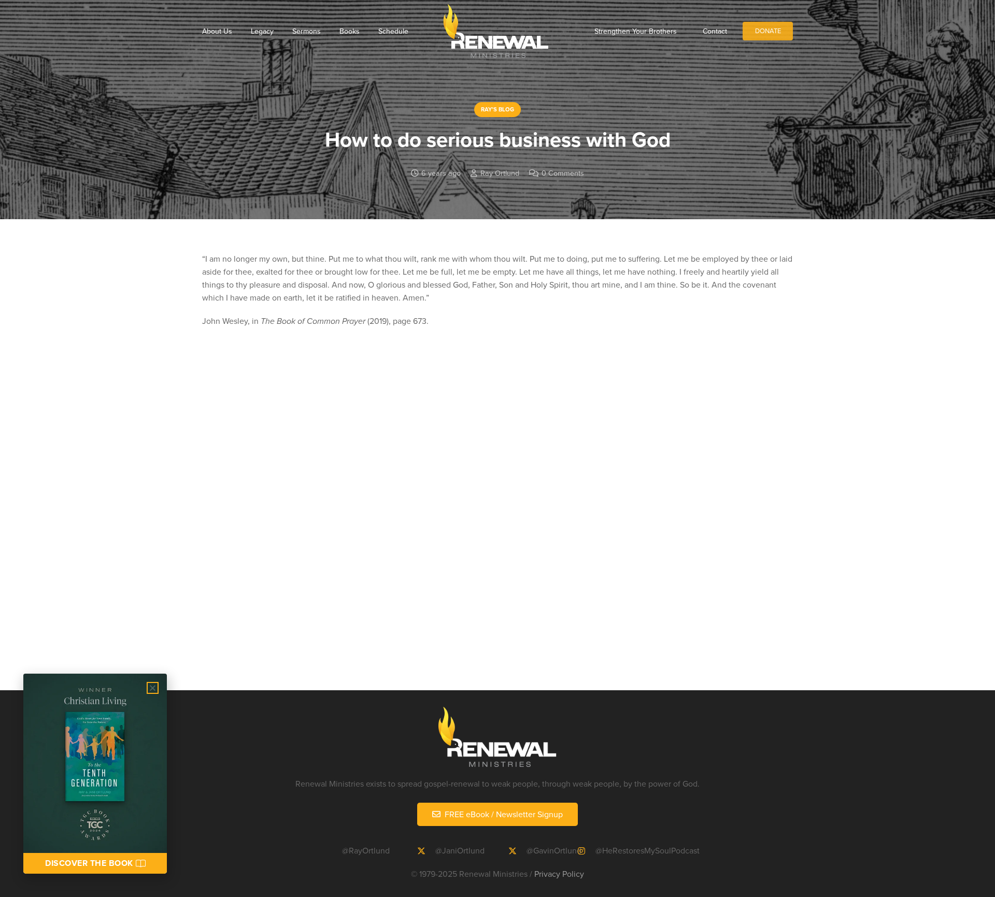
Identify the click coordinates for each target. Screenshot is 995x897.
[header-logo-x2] (495, 31)
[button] (153, 688)
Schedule (393, 31)
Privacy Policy (559, 873)
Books (349, 31)
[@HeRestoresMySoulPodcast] (586, 851)
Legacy (262, 31)
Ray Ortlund (499, 172)
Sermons (306, 31)
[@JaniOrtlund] (426, 851)
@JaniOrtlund (460, 850)
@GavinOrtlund (554, 850)
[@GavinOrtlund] (517, 851)
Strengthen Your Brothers (635, 31)
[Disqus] (497, 523)
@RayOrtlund (366, 850)
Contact (715, 31)
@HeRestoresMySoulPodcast (647, 850)
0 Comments (563, 172)
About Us (217, 31)
